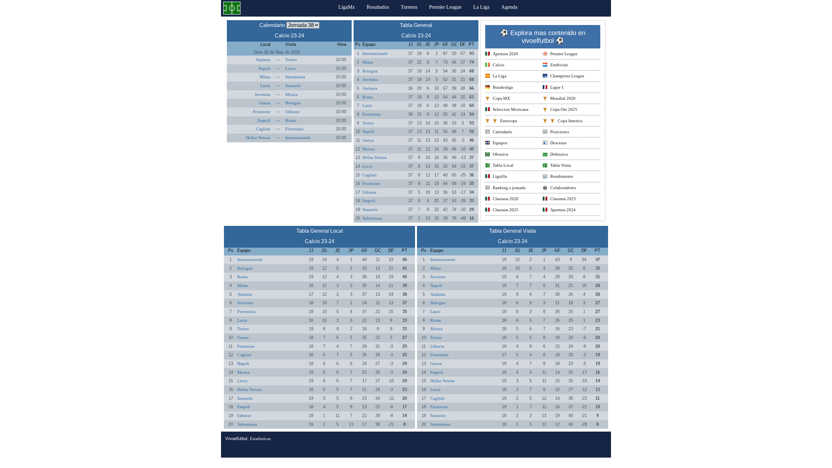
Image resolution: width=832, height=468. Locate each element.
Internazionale (298, 137)
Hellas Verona (258, 137)
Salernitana (295, 76)
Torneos (409, 7)
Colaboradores (563, 187)
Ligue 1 (557, 87)
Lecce (290, 68)
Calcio (498, 64)
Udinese (292, 111)
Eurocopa (508, 120)
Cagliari (263, 128)
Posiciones (559, 131)
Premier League (445, 7)
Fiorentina (294, 128)
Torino (291, 59)
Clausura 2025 (563, 198)
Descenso (558, 142)
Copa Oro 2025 (563, 109)
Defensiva (559, 154)
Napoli (264, 68)
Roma (290, 120)
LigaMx (346, 7)
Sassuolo (293, 85)
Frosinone (261, 111)
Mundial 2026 (563, 98)
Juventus (262, 94)
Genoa (264, 102)
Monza (291, 94)
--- (278, 59)
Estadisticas (260, 438)
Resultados (378, 7)
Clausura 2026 (505, 198)
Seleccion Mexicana (510, 109)
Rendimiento (561, 176)
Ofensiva (500, 154)
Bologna (293, 102)
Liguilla (500, 176)
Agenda (509, 7)
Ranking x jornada (509, 187)
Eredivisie (559, 64)
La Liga (481, 7)
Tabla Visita (560, 165)
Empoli (263, 120)
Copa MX (501, 98)
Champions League (567, 75)
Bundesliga (503, 87)
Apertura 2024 (563, 209)
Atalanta (262, 59)
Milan (265, 76)
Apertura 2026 (505, 53)
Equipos (500, 142)
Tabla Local (503, 165)
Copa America (570, 120)
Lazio (265, 85)
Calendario (502, 131)
